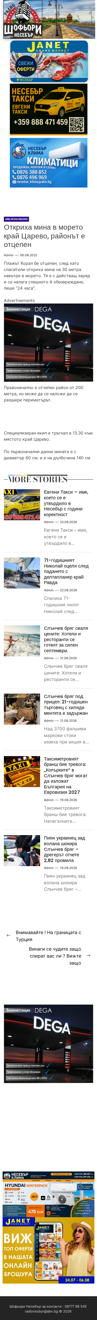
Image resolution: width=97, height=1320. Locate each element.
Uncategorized (16, 219)
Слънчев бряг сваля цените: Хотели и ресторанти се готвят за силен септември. (66, 639)
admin (8, 255)
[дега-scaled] (48, 306)
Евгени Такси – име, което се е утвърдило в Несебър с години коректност (66, 503)
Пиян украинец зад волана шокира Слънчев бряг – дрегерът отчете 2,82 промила (64, 849)
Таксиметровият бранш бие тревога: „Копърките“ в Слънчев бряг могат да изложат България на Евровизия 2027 (65, 776)
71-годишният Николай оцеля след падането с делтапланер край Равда (66, 571)
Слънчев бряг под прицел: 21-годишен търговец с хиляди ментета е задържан (66, 704)
